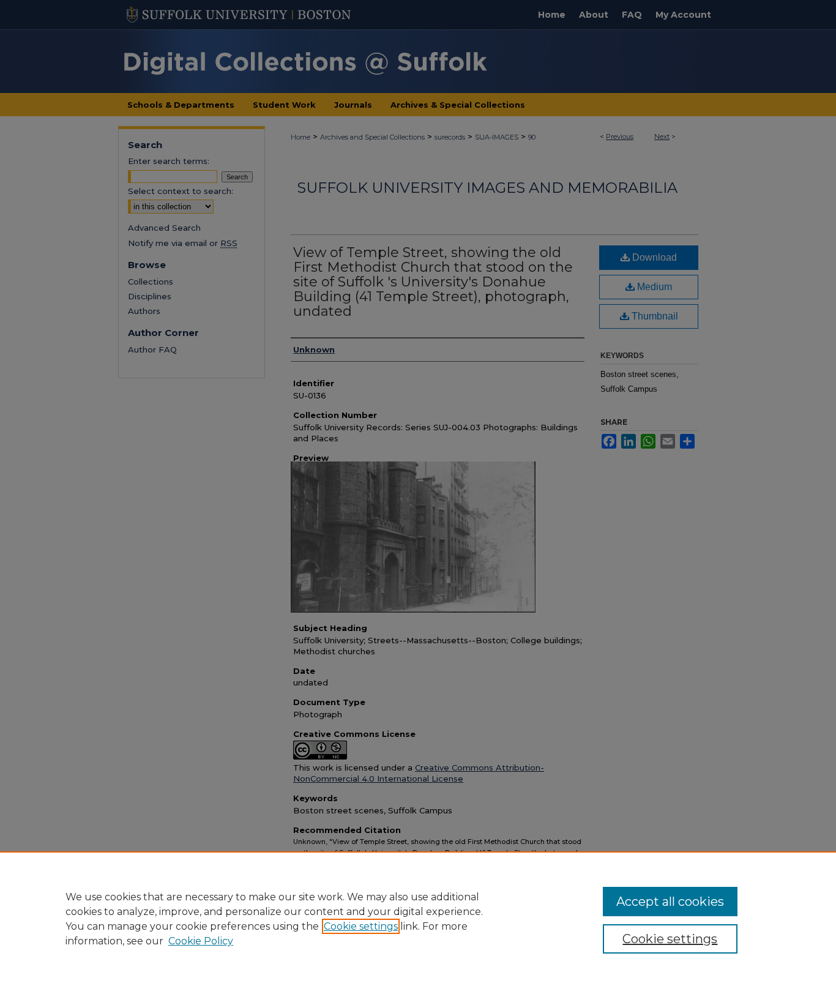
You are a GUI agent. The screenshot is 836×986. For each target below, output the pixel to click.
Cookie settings (361, 926)
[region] (418, 918)
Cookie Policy (200, 941)
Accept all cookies (670, 901)
